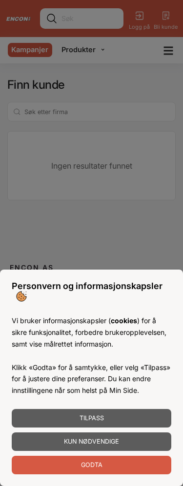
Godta (91, 464)
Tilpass (92, 418)
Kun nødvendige (91, 441)
